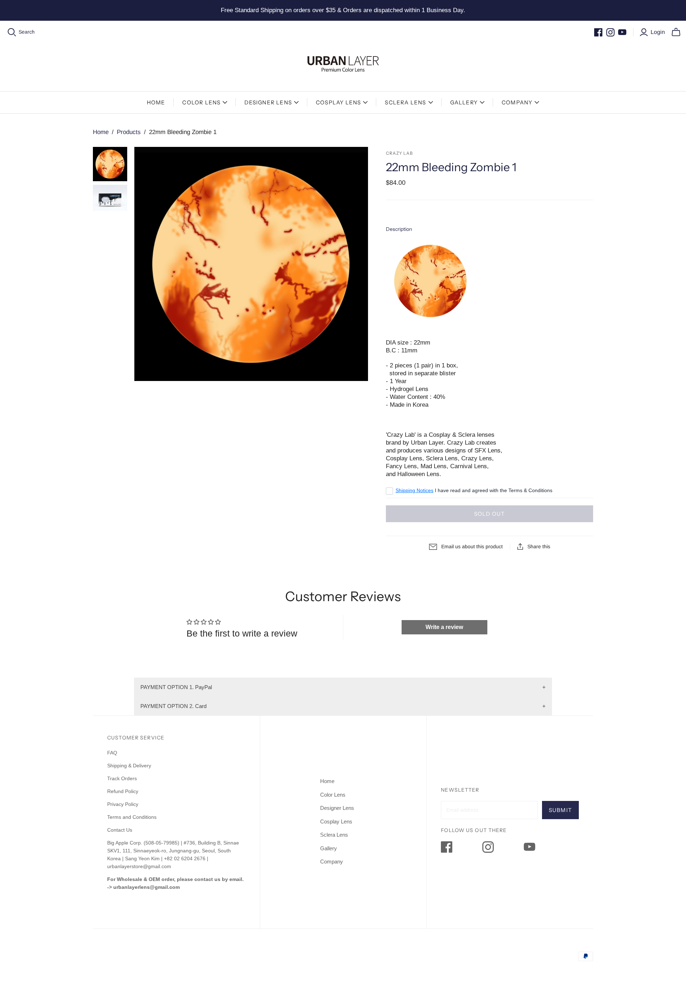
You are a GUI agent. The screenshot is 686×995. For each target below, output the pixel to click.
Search (27, 32)
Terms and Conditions (131, 817)
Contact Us (119, 830)
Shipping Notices (414, 490)
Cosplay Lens (338, 102)
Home (156, 102)
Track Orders (122, 778)
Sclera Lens (405, 102)
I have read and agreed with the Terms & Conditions (474, 490)
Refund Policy (123, 791)
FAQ (112, 753)
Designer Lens (268, 102)
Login (658, 32)
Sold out (489, 513)
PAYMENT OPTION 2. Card (173, 706)
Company (517, 102)
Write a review (444, 627)
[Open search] (12, 32)
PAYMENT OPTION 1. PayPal (176, 687)
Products (129, 132)
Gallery (464, 102)
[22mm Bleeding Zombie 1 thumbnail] (110, 164)
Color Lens (201, 102)
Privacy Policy (122, 804)
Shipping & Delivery (129, 765)
